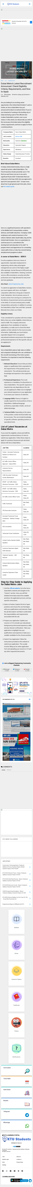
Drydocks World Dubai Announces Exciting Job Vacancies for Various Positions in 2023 (14, 728)
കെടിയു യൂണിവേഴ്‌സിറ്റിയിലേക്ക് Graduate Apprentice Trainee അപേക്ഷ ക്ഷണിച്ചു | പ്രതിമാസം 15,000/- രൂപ (16, 713)
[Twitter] (22, 1171)
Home (2, 80)
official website (15, 588)
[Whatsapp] (6, 1171)
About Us (18, 1156)
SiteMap (4, 1165)
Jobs (3, 1156)
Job (5, 80)
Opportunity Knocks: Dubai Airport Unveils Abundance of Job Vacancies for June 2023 (16, 757)
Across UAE (18, 136)
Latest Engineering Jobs (16, 284)
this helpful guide (8, 186)
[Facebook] (3, 1171)
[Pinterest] (18, 1171)
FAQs (3, 1162)
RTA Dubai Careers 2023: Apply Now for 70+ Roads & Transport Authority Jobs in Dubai (16, 742)
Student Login (5, 1159)
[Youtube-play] (14, 1171)
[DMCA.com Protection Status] (16, 1147)
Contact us (18, 1159)
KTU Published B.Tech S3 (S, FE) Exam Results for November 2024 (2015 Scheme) (20, 21)
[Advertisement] (15, 209)
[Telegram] (10, 1171)
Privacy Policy (19, 1162)
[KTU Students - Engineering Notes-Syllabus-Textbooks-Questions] (13, 4)
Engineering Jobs (11, 80)
